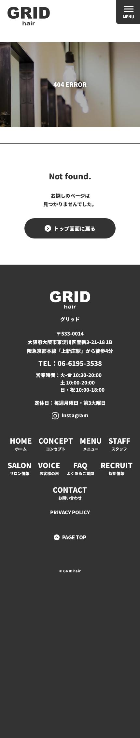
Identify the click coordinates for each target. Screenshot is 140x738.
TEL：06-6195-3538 (70, 363)
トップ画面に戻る (74, 228)
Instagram (75, 415)
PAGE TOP (74, 537)
